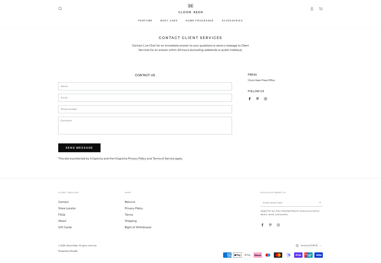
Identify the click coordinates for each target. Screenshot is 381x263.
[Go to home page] (190, 9)
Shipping (131, 220)
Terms (129, 214)
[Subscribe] (321, 202)
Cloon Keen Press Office (261, 80)
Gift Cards (65, 227)
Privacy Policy (137, 158)
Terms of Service (163, 158)
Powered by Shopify (68, 251)
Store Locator (67, 208)
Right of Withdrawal (138, 227)
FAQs (61, 214)
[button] (60, 8)
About (62, 220)
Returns (130, 202)
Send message (79, 147)
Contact (63, 202)
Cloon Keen (72, 245)
